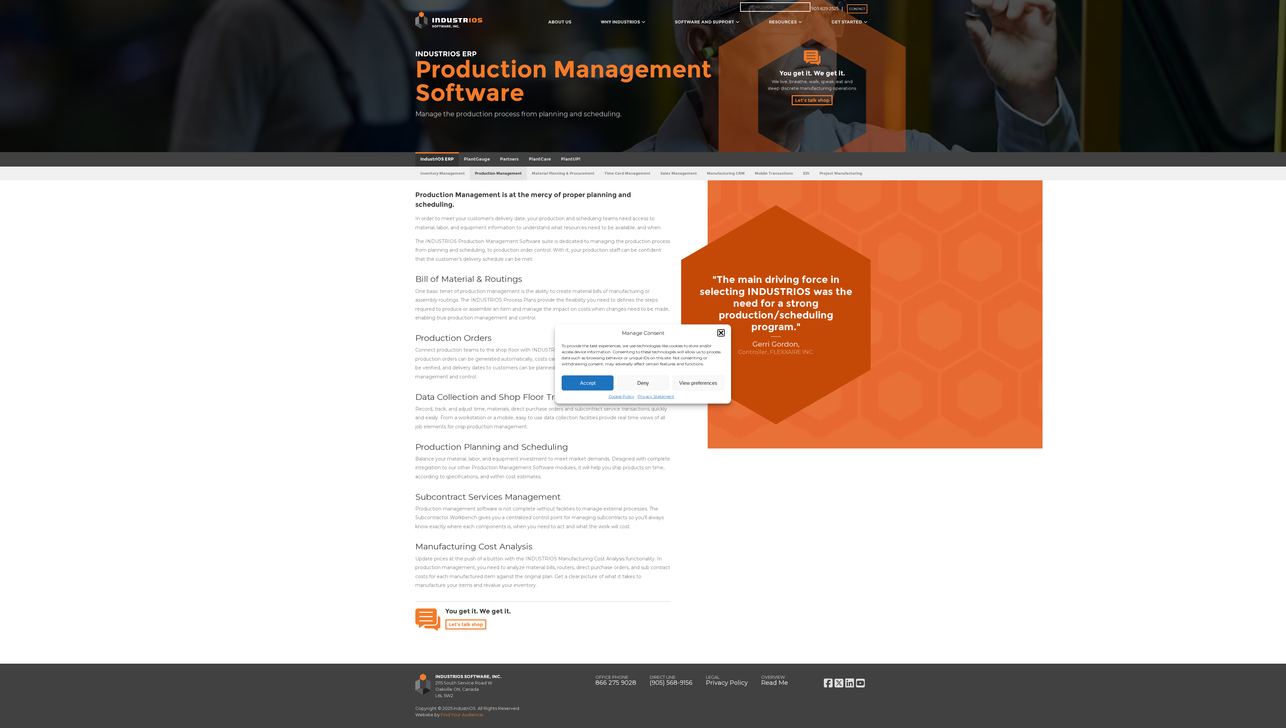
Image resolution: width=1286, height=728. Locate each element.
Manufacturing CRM (726, 173)
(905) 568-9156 (671, 682)
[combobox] (775, 7)
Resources (783, 21)
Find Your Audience (462, 714)
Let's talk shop (812, 100)
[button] (721, 332)
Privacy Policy (727, 682)
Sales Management (678, 173)
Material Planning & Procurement (563, 173)
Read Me (774, 682)
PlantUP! (570, 159)
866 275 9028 (615, 682)
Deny (643, 383)
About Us (559, 21)
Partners (509, 159)
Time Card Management (627, 173)
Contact (857, 9)
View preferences (698, 383)
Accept (587, 383)
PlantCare (540, 159)
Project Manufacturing (840, 173)
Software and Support (704, 21)
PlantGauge (477, 159)
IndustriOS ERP (437, 159)
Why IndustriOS (620, 21)
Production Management (498, 173)
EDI (806, 173)
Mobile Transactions (774, 173)
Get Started (847, 21)
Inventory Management (442, 173)
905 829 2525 (825, 8)
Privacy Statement (656, 396)
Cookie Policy (621, 396)
